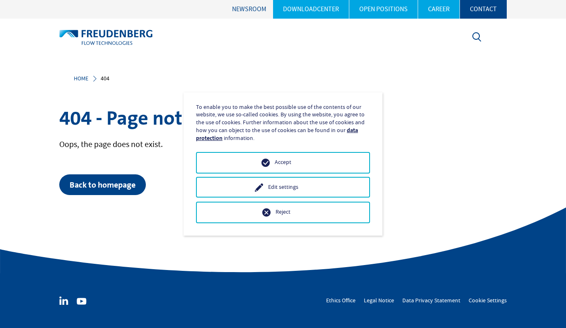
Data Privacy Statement (431, 300)
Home (81, 78)
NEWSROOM (249, 9)
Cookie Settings (488, 300)
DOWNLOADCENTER (311, 9)
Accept (283, 162)
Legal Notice (379, 300)
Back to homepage (102, 184)
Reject (283, 212)
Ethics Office (341, 300)
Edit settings (283, 187)
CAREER (439, 9)
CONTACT (483, 9)
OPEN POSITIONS (383, 9)
